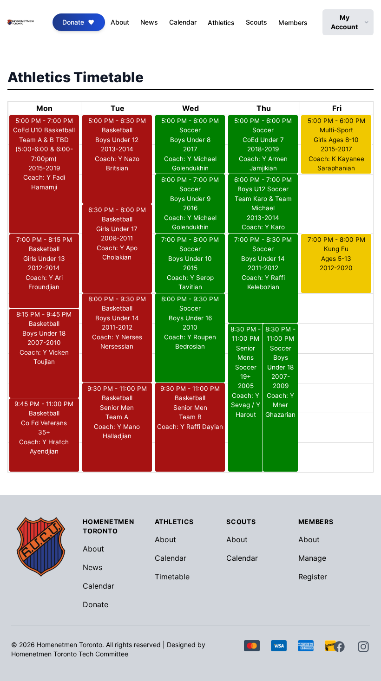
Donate (73, 22)
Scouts (256, 22)
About (120, 22)
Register (312, 576)
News (149, 22)
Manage (312, 558)
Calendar (183, 22)
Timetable (172, 576)
